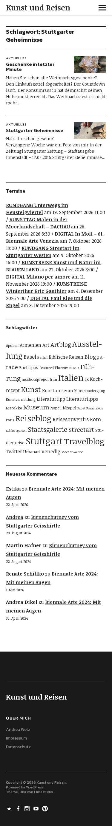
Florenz (61, 367)
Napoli (56, 408)
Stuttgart (44, 441)
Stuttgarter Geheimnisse (34, 130)
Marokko (14, 408)
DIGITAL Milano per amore (38, 276)
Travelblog (84, 441)
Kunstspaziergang (89, 390)
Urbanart (31, 451)
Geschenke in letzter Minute (30, 67)
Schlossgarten (16, 431)
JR (87, 379)
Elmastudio (43, 792)
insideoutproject (35, 379)
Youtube (36, 808)
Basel (30, 356)
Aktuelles (16, 58)
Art (45, 344)
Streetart (81, 429)
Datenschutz (18, 747)
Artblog (60, 344)
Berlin (42, 357)
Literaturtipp (51, 399)
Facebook (18, 808)
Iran (53, 379)
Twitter (14, 451)
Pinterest (45, 808)
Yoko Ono (76, 452)
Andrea (14, 517)
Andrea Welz (18, 729)
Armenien (30, 345)
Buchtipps (28, 367)
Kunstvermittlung (21, 399)
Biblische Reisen (66, 357)
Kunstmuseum (57, 390)
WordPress (35, 787)
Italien (71, 377)
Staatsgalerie (47, 429)
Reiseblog (33, 418)
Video (65, 452)
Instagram (27, 808)
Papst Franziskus (90, 408)
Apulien (12, 345)
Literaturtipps (82, 398)
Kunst (31, 389)
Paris (10, 420)
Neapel (69, 408)
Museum (36, 407)
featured (46, 367)
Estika (13, 488)
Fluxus (74, 368)
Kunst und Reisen (38, 7)
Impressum (16, 738)
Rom (95, 419)
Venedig (51, 451)
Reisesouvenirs (71, 419)
